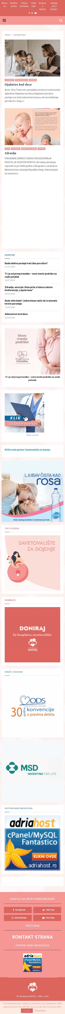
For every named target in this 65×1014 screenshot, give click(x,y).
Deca (7, 149)
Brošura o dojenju (42, 6)
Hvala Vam (33, 4)
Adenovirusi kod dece (16, 314)
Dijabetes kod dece (18, 84)
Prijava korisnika (24, 4)
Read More (40, 1011)
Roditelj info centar (29, 149)
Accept (26, 1010)
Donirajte (10, 600)
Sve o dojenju (12, 528)
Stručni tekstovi (21, 80)
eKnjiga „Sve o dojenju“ (54, 6)
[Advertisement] (32, 213)
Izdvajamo (9, 80)
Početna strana (13, 4)
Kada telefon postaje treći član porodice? (26, 263)
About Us (4, 4)
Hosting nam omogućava (18, 808)
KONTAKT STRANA (32, 937)
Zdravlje (33, 80)
